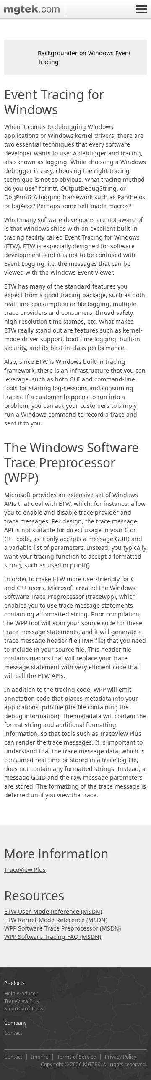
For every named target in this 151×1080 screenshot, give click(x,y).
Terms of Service (76, 1057)
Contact (13, 1032)
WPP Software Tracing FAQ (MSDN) (52, 937)
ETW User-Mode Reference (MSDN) (53, 911)
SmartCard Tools (23, 1008)
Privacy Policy (120, 1057)
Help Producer (21, 993)
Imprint (39, 1057)
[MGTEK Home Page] (35, 9)
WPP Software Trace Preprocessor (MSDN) (62, 928)
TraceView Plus (25, 870)
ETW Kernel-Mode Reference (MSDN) (55, 920)
